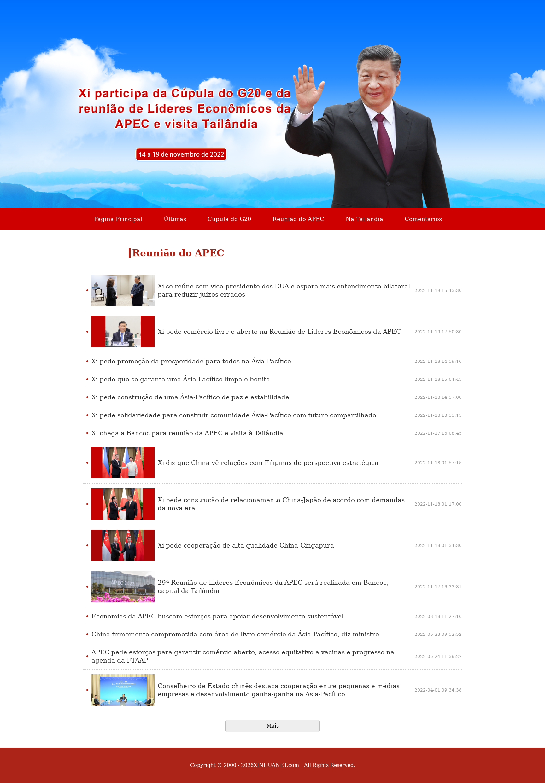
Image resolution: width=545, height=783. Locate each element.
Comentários (423, 219)
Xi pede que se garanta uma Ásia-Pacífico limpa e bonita (180, 379)
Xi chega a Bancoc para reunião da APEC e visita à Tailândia (187, 433)
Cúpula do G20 (229, 219)
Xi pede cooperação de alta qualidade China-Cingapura (246, 545)
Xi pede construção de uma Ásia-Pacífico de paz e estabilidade (190, 397)
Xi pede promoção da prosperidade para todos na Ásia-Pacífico (191, 361)
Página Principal (118, 219)
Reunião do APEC (298, 219)
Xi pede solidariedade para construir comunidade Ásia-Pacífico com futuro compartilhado (233, 415)
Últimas (175, 219)
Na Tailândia (364, 219)
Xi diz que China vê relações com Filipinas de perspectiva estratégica (268, 463)
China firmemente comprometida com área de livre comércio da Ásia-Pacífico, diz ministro (235, 634)
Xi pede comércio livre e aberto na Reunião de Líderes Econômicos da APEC (279, 331)
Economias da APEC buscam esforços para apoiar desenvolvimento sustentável (217, 616)
